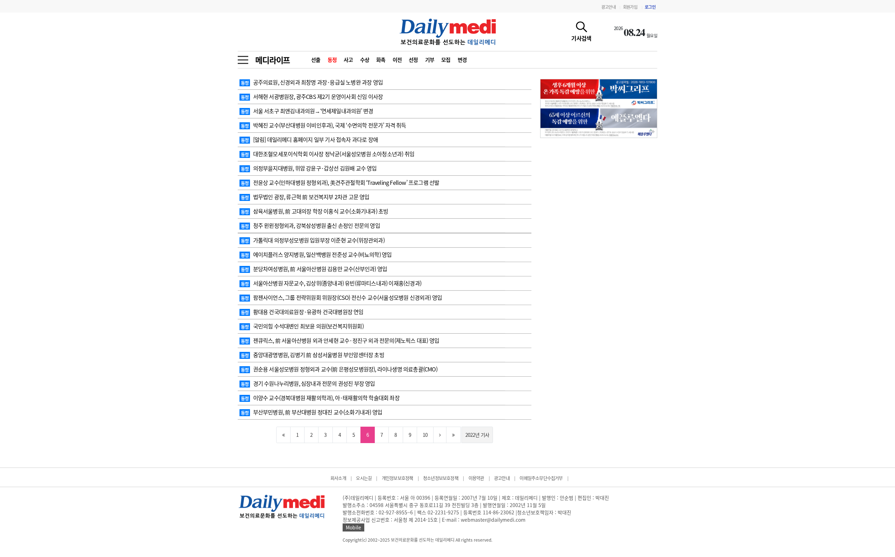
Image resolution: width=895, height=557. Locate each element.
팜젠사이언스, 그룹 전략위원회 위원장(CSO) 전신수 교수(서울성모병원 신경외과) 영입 (341, 297)
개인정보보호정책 (397, 478)
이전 (397, 60)
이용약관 (476, 478)
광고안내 (608, 7)
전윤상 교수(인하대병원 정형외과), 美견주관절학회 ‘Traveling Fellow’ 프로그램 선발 (340, 182)
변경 (462, 60)
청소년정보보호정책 (440, 478)
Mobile (353, 527)
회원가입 (630, 7)
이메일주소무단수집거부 (541, 478)
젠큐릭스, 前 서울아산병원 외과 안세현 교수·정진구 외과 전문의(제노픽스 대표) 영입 (340, 340)
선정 (413, 60)
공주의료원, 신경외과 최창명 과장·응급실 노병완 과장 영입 (312, 82)
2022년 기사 (477, 434)
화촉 (381, 60)
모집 (446, 60)
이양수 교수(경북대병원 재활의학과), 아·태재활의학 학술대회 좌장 (320, 397)
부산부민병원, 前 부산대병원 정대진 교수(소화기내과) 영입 (311, 412)
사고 (348, 60)
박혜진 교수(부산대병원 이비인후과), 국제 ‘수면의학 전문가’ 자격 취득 (323, 125)
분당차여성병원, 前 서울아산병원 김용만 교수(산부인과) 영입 (314, 269)
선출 (316, 60)
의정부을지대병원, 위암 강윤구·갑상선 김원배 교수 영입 (309, 168)
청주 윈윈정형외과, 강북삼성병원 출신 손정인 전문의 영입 (310, 225)
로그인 (650, 7)
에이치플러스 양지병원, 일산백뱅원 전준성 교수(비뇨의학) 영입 (316, 254)
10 (425, 434)
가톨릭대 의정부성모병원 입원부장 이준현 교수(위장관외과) (313, 240)
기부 (430, 60)
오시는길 (364, 478)
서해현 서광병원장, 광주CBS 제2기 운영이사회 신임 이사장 (312, 96)
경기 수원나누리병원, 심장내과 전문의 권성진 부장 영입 (308, 383)
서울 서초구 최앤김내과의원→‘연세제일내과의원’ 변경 (307, 111)
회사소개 (338, 478)
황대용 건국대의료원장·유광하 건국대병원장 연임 (302, 312)
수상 (365, 60)
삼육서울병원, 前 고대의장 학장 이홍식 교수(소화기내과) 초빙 (314, 211)
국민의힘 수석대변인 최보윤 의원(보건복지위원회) (302, 326)
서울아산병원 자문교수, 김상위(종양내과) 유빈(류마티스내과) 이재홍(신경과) (331, 283)
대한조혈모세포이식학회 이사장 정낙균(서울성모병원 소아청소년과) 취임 (327, 154)
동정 (332, 60)
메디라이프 (272, 60)
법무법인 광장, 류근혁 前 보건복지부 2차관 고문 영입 (305, 197)
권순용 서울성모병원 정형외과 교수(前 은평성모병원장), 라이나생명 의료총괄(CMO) (339, 369)
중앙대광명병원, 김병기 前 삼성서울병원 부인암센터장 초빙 (312, 354)
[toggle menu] (243, 58)
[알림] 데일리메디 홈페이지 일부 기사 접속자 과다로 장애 (309, 139)
